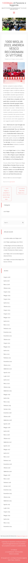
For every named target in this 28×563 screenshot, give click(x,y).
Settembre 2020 (8, 368)
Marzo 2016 (7, 478)
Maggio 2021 (7, 346)
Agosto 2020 (7, 372)
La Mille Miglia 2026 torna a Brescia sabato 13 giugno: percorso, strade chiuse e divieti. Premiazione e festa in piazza (14, 248)
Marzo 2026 (7, 284)
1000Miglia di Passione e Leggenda (18, 558)
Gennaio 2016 (7, 486)
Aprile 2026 (6, 281)
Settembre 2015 (7, 500)
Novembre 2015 (8, 493)
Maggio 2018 (7, 427)
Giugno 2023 (7, 310)
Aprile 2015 (6, 519)
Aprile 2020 (6, 379)
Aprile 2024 (6, 302)
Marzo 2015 (6, 522)
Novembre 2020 (8, 361)
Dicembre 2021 (7, 332)
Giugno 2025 (7, 291)
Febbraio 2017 (7, 460)
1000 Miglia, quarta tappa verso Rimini (13, 242)
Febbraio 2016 (7, 482)
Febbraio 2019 (7, 405)
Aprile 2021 (6, 350)
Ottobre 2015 (7, 497)
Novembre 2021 (8, 335)
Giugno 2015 (7, 511)
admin (21, 59)
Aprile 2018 (6, 431)
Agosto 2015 (7, 504)
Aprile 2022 (6, 321)
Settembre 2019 (8, 390)
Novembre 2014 (8, 526)
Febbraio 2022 (7, 328)
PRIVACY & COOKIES (14, 553)
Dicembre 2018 (7, 412)
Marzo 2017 (6, 456)
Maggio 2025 (7, 295)
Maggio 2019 (7, 394)
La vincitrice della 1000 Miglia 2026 (12, 238)
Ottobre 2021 (7, 339)
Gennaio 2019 (7, 409)
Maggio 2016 (7, 475)
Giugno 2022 (7, 313)
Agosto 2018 (7, 423)
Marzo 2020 (7, 383)
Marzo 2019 (6, 401)
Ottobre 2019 (7, 387)
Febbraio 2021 (7, 357)
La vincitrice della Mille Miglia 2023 (21, 190)
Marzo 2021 (6, 354)
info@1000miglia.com (22, 536)
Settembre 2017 (7, 442)
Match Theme (11, 560)
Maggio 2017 (7, 449)
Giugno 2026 (7, 277)
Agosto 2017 (7, 445)
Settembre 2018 (8, 420)
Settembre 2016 (8, 471)
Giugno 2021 (7, 343)
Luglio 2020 (7, 376)
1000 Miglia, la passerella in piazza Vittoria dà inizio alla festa (6, 194)
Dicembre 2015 (7, 489)
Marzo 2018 (7, 434)
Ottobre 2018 (7, 416)
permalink (12, 181)
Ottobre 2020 (7, 365)
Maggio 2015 (7, 515)
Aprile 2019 (6, 398)
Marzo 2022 (7, 324)
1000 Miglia (6, 211)
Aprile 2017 (6, 453)
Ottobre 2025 (7, 288)
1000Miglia (7, 3)
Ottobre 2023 (7, 306)
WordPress (17, 560)
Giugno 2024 (7, 299)
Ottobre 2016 (7, 467)
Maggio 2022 (7, 317)
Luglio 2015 (6, 508)
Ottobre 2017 (7, 438)
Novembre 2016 (8, 464)
